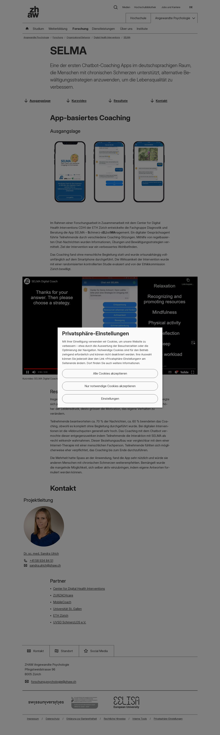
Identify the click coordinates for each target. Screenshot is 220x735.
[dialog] (110, 368)
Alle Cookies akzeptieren (110, 373)
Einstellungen (110, 398)
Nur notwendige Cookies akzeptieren (110, 386)
